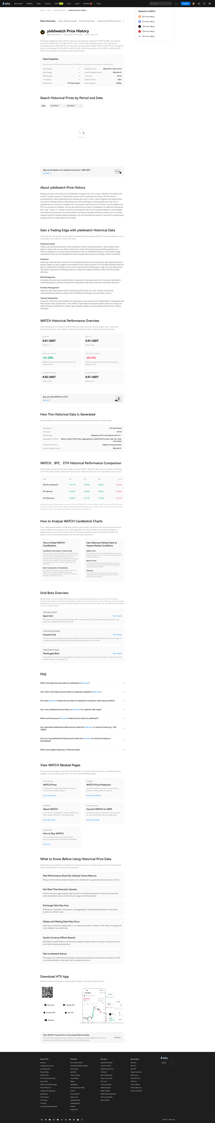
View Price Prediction (93, 795)
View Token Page (49, 820)
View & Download (67, 21)
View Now (46, 844)
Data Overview (48, 21)
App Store (50, 1005)
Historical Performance (109, 21)
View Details (117, 616)
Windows (50, 1020)
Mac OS (70, 1012)
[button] (81, 105)
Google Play (70, 1005)
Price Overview (87, 21)
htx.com (85, 683)
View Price (117, 1037)
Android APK (50, 1012)
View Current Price (49, 795)
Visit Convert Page (92, 820)
